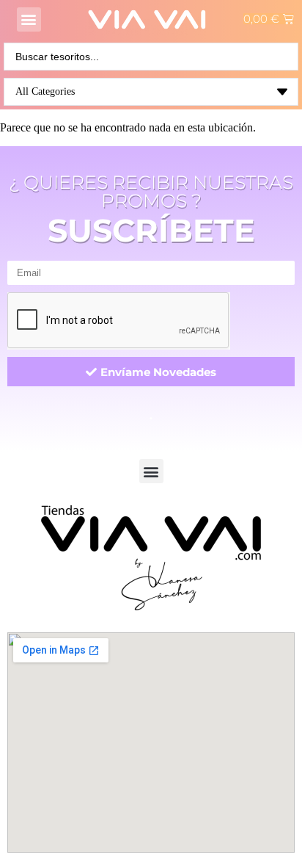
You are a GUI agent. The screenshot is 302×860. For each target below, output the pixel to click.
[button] (29, 19)
